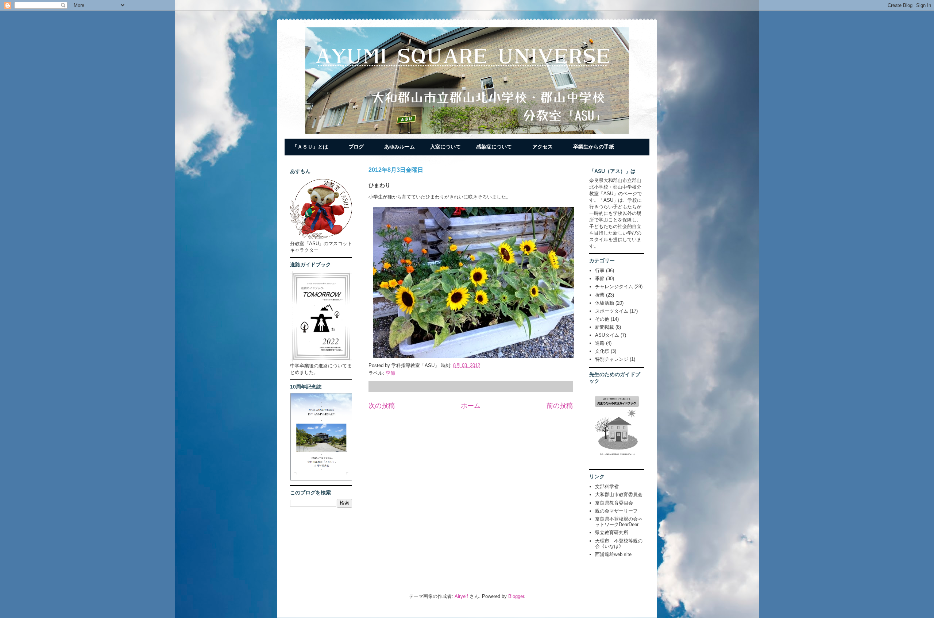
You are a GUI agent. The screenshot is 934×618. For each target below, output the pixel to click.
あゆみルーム (399, 147)
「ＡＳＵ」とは (310, 147)
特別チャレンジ (611, 359)
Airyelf (461, 596)
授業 (600, 295)
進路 (600, 343)
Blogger (516, 596)
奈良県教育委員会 (614, 503)
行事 (600, 270)
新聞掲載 (604, 327)
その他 (602, 319)
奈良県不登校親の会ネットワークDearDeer (618, 522)
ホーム (470, 405)
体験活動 (604, 303)
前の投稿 (560, 405)
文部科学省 (607, 486)
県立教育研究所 (611, 532)
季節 (390, 373)
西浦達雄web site (613, 554)
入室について (445, 147)
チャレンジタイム (614, 286)
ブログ (356, 147)
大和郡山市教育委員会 (618, 494)
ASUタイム (607, 335)
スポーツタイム (611, 311)
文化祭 (602, 351)
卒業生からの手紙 (593, 147)
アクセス (542, 147)
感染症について (494, 147)
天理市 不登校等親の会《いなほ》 (618, 543)
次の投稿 (381, 405)
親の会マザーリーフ (616, 511)
